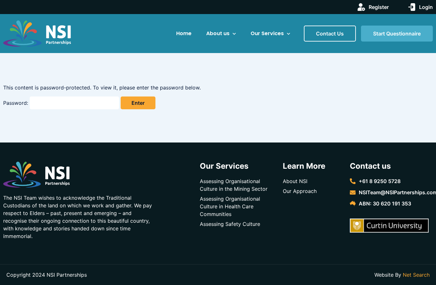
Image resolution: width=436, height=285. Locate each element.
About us (217, 33)
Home (184, 33)
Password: (16, 103)
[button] (330, 34)
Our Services (267, 33)
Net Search (416, 275)
